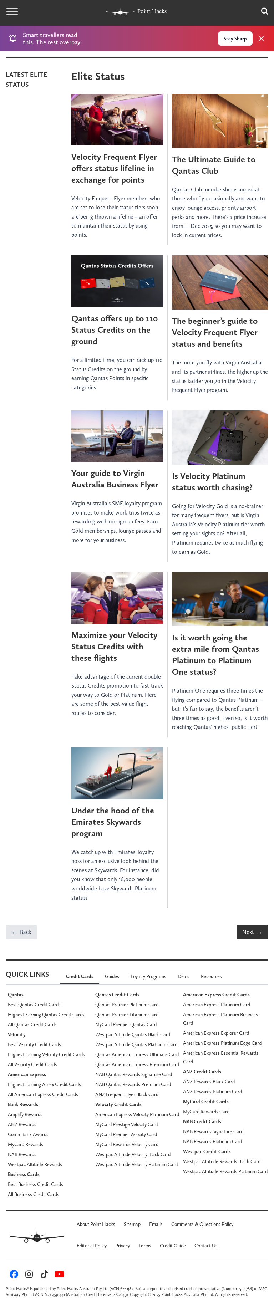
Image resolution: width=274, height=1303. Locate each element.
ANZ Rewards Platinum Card (212, 1091)
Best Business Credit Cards (35, 1184)
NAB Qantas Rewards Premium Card (133, 1084)
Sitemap (132, 1224)
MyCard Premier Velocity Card (126, 1134)
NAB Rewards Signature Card (213, 1131)
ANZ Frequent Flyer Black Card (126, 1094)
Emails (156, 1224)
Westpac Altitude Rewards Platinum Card (225, 1171)
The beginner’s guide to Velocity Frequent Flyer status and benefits (215, 332)
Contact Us (206, 1245)
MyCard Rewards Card (206, 1111)
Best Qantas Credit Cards (34, 1004)
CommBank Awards (28, 1134)
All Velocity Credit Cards (32, 1064)
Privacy (122, 1245)
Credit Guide (173, 1245)
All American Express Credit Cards (43, 1094)
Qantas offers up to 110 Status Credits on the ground (114, 329)
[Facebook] (13, 1276)
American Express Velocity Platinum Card (137, 1114)
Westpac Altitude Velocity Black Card (133, 1154)
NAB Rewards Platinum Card (212, 1141)
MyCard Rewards (25, 1144)
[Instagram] (28, 1276)
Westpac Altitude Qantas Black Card (132, 1034)
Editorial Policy (92, 1245)
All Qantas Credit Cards (32, 1024)
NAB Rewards (22, 1154)
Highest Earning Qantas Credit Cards (46, 1014)
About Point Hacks (96, 1224)
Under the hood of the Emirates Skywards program (112, 821)
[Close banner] (261, 38)
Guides (112, 976)
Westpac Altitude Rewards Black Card (221, 1161)
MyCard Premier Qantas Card (126, 1024)
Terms (144, 1245)
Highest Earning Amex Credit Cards (44, 1084)
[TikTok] (43, 1276)
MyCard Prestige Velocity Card (126, 1124)
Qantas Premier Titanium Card (126, 1014)
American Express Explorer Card (216, 1033)
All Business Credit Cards (33, 1194)
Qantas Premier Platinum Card (126, 1004)
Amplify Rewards (25, 1114)
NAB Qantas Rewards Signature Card (133, 1074)
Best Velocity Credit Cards (34, 1044)
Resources (211, 976)
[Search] (261, 11)
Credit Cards (79, 976)
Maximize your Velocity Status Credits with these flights (114, 646)
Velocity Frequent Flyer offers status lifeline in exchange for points (114, 168)
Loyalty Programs (148, 976)
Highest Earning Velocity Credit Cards (46, 1054)
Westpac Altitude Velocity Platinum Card (136, 1164)
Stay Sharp (235, 38)
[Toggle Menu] (12, 11)
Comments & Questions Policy (202, 1224)
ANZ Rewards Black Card (209, 1081)
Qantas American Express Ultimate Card (137, 1054)
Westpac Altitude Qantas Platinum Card (136, 1044)
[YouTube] (58, 1276)
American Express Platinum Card (216, 1004)
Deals (183, 976)
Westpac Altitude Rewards (35, 1164)
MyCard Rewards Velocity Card (126, 1144)
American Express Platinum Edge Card (222, 1043)
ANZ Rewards (22, 1124)
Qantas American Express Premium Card (137, 1064)
